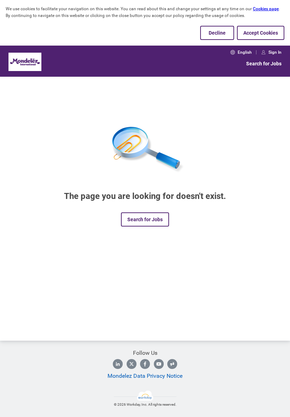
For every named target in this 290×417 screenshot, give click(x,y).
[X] (132, 364)
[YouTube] (159, 364)
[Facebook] (145, 364)
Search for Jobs (264, 63)
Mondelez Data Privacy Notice (145, 375)
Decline (217, 33)
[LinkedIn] (118, 364)
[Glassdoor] (172, 364)
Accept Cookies (260, 33)
